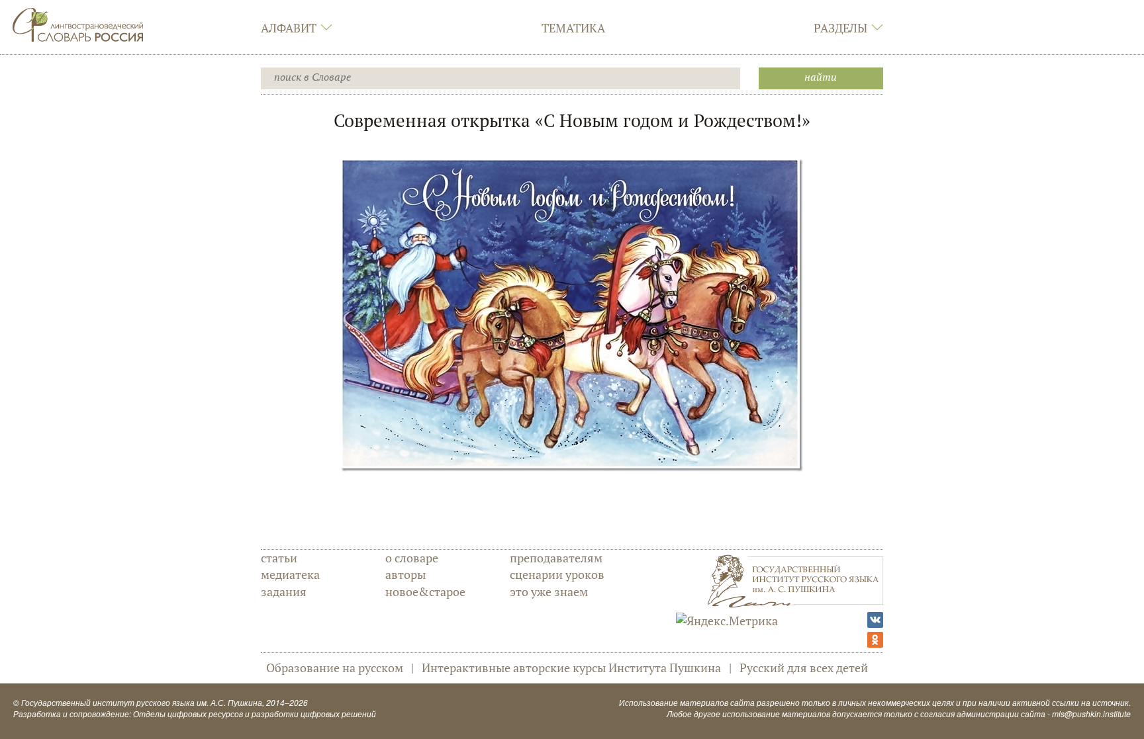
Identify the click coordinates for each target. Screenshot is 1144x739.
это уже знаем (549, 591)
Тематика (573, 28)
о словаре (411, 558)
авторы (405, 574)
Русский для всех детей (803, 667)
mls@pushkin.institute (1091, 713)
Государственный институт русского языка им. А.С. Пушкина (141, 702)
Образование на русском (334, 667)
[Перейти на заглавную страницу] (78, 23)
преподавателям (556, 558)
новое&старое (425, 591)
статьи (279, 558)
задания (284, 591)
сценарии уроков (557, 574)
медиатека (290, 574)
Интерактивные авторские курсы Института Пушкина (571, 667)
